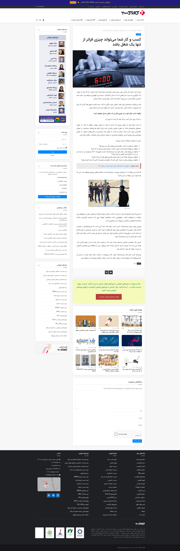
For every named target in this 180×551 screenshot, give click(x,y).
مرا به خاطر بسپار (61, 148)
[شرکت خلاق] (50, 537)
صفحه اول (141, 7)
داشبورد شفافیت (140, 470)
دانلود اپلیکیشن (141, 494)
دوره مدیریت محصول (61, 300)
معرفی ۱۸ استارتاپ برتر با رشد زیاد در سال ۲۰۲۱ (113, 166)
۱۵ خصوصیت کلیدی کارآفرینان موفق (86, 330)
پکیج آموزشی (102, 20)
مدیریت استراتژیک (112, 473)
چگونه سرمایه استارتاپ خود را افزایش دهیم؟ (55, 234)
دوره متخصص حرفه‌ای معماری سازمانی (56, 279)
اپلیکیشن (114, 7)
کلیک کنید (73, 2)
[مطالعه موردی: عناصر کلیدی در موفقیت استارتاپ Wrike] (109, 360)
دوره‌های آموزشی (115, 20)
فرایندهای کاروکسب (139, 477)
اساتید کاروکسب (140, 466)
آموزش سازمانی (141, 484)
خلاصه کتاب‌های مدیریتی (110, 501)
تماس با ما (91, 7)
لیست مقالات (113, 511)
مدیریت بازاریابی (112, 480)
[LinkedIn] (53, 495)
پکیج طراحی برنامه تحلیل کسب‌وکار (57, 332)
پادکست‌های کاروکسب (111, 508)
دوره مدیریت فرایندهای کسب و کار (57, 283)
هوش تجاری (113, 463)
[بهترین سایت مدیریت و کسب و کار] (60, 536)
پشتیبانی (98, 7)
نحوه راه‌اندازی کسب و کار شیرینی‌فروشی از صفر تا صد (134, 331)
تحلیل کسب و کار (112, 459)
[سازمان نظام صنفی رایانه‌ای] (70, 536)
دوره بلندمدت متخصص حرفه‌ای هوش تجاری (55, 275)
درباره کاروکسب (141, 463)
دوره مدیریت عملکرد (61, 304)
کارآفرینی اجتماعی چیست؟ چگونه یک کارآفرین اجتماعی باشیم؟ (54, 225)
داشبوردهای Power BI (111, 494)
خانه (138, 31)
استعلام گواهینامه (106, 7)
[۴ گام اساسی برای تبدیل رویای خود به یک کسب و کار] (132, 360)
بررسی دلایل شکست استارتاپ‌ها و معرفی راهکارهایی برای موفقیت (109, 331)
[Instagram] (58, 495)
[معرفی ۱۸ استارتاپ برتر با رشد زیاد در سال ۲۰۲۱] (109, 340)
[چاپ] (107, 272)
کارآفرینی (134, 31)
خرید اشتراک (141, 491)
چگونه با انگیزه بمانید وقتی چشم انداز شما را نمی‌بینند (53, 214)
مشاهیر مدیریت (112, 487)
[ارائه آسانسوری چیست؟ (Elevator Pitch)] (86, 360)
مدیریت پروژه (113, 466)
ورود (52, 152)
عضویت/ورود (127, 20)
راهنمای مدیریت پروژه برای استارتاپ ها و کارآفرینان (86, 351)
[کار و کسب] (133, 12)
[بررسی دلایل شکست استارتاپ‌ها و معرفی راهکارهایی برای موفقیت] (109, 321)
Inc (135, 263)
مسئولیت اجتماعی (140, 497)
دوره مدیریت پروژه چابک (60, 296)
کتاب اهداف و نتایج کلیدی (110, 491)
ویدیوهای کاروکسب (111, 504)
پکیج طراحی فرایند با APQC (59, 320)
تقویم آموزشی (133, 7)
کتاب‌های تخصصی (76, 20)
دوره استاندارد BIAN (62, 312)
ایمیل (140, 418)
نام (141, 411)
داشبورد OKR (141, 473)
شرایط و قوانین (141, 508)
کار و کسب (139, 20)
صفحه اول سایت (140, 459)
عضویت (52, 155)
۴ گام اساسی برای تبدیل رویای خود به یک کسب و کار (132, 370)
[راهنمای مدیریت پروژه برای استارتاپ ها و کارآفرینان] (86, 340)
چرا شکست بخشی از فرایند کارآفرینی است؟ (55, 238)
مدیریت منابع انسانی (111, 470)
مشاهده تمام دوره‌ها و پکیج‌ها (59, 336)
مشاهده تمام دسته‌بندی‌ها (110, 515)
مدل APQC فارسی (112, 497)
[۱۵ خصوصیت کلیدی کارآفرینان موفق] (86, 321)
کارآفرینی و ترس (62, 230)
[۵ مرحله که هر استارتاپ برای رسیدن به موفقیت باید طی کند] (132, 340)
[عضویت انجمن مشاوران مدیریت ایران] (80, 536)
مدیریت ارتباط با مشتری (110, 484)
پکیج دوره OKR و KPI (61, 324)
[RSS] (49, 495)
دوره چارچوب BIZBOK (61, 308)
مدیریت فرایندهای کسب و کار (109, 477)
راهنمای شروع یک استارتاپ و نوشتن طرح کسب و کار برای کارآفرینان (53, 219)
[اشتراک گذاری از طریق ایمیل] (111, 272)
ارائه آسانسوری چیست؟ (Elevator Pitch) (86, 370)
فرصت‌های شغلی (140, 504)
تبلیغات (143, 511)
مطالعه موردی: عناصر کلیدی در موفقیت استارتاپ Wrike (110, 370)
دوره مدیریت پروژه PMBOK (59, 292)
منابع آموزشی (90, 20)
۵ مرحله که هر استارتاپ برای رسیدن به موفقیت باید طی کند (132, 351)
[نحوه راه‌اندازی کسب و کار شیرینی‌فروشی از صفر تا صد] (132, 321)
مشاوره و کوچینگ (123, 7)
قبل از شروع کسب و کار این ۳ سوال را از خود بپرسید (53, 242)
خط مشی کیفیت (140, 501)
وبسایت (140, 425)
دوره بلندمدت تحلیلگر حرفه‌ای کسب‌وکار (56, 271)
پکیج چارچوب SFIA (62, 316)
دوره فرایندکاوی (63, 287)
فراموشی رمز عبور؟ (43, 144)
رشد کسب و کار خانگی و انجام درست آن (56, 250)
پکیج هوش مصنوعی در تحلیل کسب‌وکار (56, 328)
